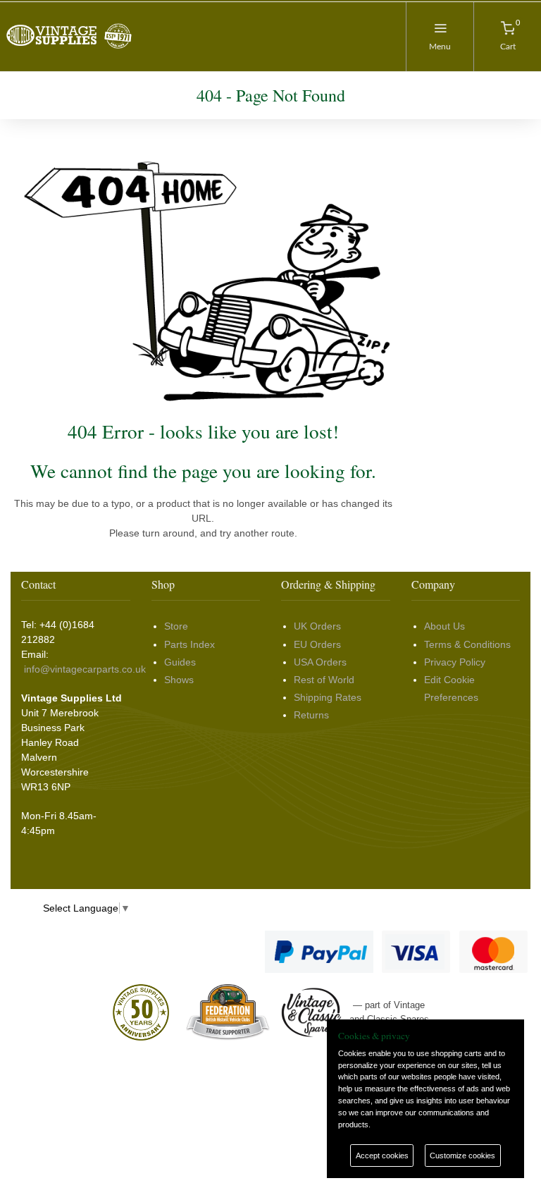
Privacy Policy (454, 662)
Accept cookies (382, 1155)
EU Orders (317, 644)
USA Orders (320, 662)
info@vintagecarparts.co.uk (85, 669)
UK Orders (317, 626)
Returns (311, 715)
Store (176, 626)
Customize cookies (462, 1155)
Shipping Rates (327, 697)
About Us (444, 626)
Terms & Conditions (467, 644)
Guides (180, 662)
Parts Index (189, 644)
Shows (179, 679)
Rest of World (324, 679)
